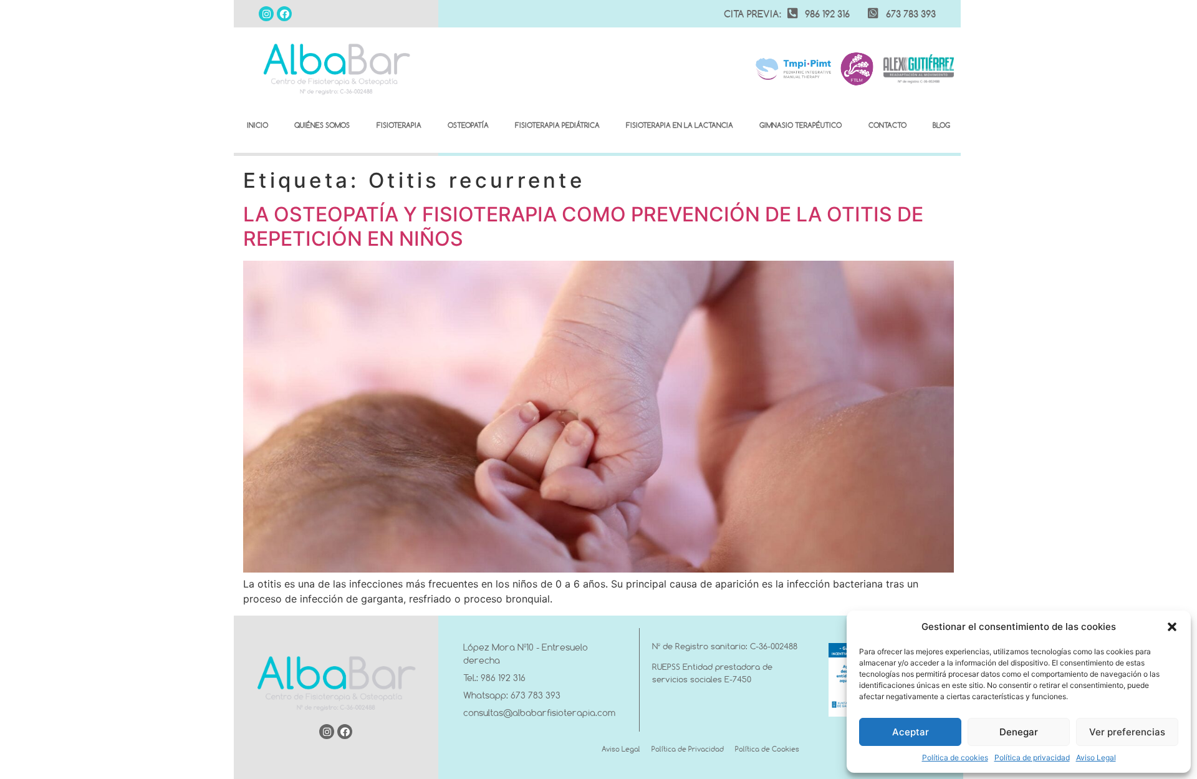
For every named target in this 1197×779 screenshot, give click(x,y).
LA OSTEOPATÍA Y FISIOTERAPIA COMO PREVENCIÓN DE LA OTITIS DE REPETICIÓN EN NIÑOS (583, 226)
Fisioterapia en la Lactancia (679, 125)
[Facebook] (284, 13)
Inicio (257, 125)
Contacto (887, 125)
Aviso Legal (1096, 757)
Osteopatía (468, 125)
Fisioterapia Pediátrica (557, 125)
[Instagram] (266, 13)
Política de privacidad (1032, 757)
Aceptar (910, 732)
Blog (941, 125)
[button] (1172, 627)
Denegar (1018, 732)
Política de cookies (955, 757)
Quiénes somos (322, 125)
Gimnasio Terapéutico (800, 125)
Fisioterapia (399, 125)
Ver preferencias (1127, 732)
